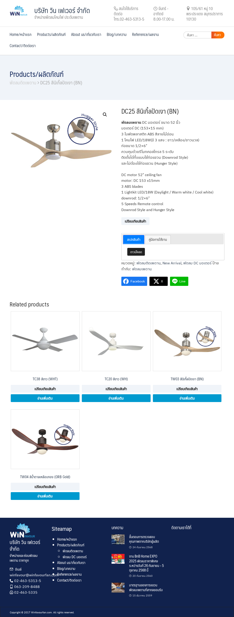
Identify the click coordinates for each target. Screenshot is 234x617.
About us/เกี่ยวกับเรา (86, 34)
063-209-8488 (27, 586)
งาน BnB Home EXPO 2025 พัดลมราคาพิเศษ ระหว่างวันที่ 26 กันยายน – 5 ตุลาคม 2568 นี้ (146, 563)
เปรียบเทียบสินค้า (135, 221)
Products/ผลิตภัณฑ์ (51, 34)
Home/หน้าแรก (21, 34)
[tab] (133, 239)
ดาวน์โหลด (136, 252)
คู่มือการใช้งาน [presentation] (158, 239)
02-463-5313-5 (27, 580)
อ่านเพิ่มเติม (45, 398)
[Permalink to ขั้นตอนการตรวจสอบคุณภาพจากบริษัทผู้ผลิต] (118, 539)
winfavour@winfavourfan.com (34, 575)
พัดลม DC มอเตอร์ (197, 263)
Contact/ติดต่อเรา (23, 45)
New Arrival (171, 263)
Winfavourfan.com (41, 612)
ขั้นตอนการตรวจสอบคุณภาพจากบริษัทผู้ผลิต (144, 539)
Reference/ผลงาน (145, 34)
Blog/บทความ (117, 34)
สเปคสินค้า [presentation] (133, 239)
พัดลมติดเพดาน (23, 82)
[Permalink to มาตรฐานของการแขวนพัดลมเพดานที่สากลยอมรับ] (118, 587)
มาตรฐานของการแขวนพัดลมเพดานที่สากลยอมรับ (146, 587)
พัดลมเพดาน (142, 269)
